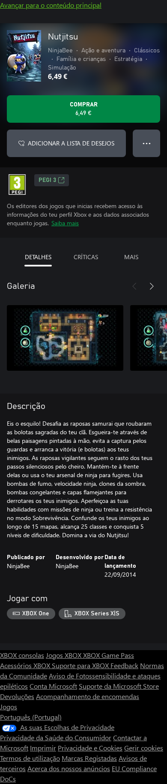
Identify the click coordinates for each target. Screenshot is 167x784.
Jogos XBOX (64, 655)
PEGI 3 (47, 180)
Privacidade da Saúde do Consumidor (55, 737)
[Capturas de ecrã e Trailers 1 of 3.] (65, 337)
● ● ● (147, 143)
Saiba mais (65, 223)
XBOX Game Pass (108, 655)
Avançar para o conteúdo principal (50, 4)
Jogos (8, 706)
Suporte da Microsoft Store (119, 685)
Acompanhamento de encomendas (87, 696)
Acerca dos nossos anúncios (68, 768)
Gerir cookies (143, 747)
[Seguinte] (151, 286)
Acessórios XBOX (26, 665)
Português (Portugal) (31, 716)
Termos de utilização (30, 758)
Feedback (124, 665)
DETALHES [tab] (38, 257)
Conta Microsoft (53, 685)
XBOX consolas (22, 655)
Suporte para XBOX (81, 665)
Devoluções (17, 696)
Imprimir (43, 747)
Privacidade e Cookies (90, 747)
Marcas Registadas (89, 758)
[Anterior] (134, 286)
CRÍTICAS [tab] (86, 257)
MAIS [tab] (131, 257)
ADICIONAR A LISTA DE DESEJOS (71, 143)
